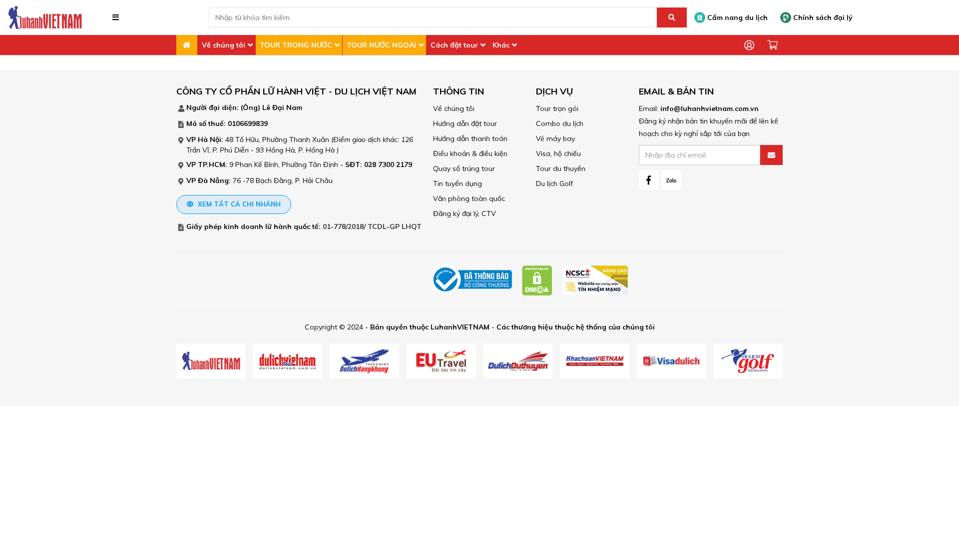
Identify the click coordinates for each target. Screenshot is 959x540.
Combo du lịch (559, 123)
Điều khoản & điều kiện (470, 153)
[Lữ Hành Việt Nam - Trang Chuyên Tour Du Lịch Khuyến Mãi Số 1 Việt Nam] (44, 17)
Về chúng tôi (223, 45)
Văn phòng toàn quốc (469, 198)
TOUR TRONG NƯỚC (296, 45)
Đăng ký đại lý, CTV (464, 213)
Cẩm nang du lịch (736, 17)
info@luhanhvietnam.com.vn (709, 108)
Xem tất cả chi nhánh (238, 204)
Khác (500, 45)
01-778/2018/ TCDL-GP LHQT (372, 226)
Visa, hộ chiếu (558, 153)
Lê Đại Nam (282, 107)
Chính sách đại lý (822, 17)
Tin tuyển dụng (457, 183)
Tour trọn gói (557, 108)
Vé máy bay (555, 138)
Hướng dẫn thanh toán (470, 138)
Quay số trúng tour (464, 168)
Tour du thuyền (560, 168)
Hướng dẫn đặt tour (465, 123)
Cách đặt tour (454, 45)
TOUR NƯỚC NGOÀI (381, 45)
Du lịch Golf (554, 183)
